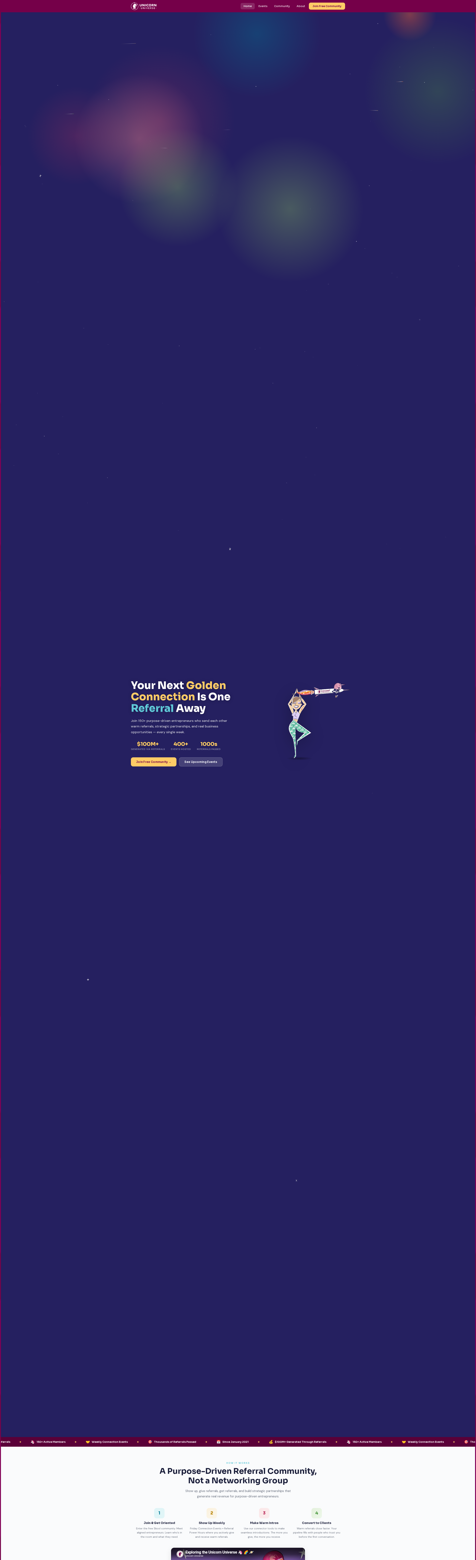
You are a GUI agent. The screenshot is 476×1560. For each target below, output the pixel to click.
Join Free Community (327, 6)
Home (248, 6)
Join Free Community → (153, 762)
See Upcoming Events (200, 762)
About (301, 6)
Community (282, 6)
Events (262, 6)
